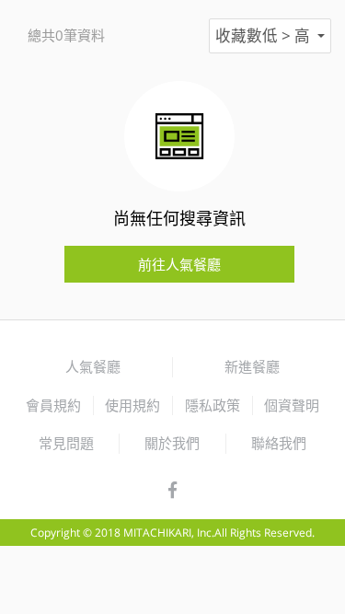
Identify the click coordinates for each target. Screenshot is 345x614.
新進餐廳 (252, 366)
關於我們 (172, 443)
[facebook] (172, 490)
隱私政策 (212, 405)
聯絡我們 (278, 443)
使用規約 (132, 405)
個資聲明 (291, 405)
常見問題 (66, 443)
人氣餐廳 (93, 366)
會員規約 (53, 405)
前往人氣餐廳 (179, 264)
